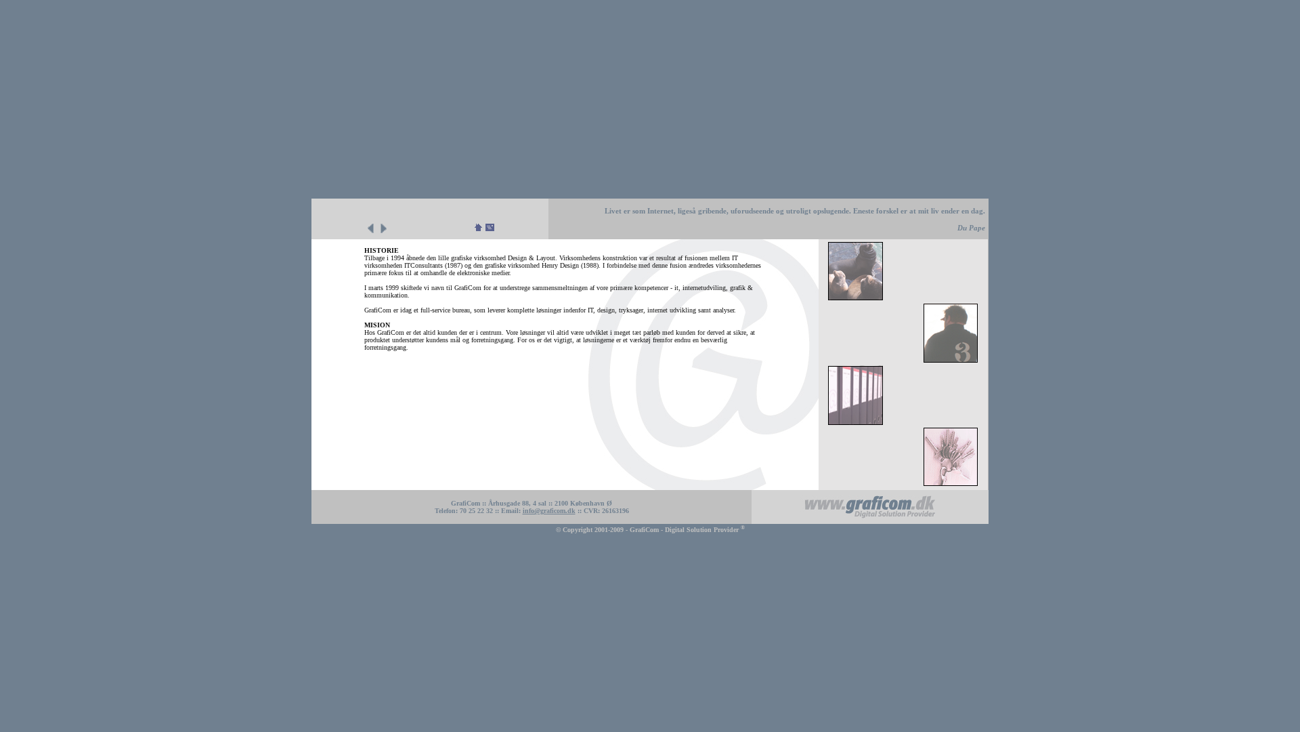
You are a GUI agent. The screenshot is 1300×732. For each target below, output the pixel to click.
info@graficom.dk (549, 510)
